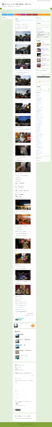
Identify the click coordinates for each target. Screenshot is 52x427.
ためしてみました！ (40, 152)
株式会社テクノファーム (40, 72)
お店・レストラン (40, 118)
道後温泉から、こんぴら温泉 (44, 48)
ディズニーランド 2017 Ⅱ (24, 355)
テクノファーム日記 (40, 134)
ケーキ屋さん (39, 120)
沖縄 (38, 105)
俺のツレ (38, 132)
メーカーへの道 (39, 101)
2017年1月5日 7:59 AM (20, 370)
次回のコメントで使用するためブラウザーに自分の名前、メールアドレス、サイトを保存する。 (23, 401)
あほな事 (38, 140)
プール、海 (39, 125)
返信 (32, 375)
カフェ (38, 102)
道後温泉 (42, 53)
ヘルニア (38, 104)
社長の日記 (39, 109)
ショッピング (39, 139)
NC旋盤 (38, 150)
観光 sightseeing (31, 313)
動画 (38, 154)
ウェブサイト (17, 397)
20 (43, 80)
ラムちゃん (39, 122)
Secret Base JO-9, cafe (44, 63)
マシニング (38, 149)
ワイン (38, 124)
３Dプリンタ (39, 103)
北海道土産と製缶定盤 (44, 58)
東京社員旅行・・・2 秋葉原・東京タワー (26, 350)
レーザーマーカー (39, 148)
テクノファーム (31, 315)
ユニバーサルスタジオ (40, 117)
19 (41, 80)
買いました (39, 137)
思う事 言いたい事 (40, 107)
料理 (38, 116)
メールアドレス (17, 394)
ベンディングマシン (40, 151)
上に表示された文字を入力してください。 (20, 405)
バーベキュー (39, 121)
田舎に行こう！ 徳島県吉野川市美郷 (25, 339)
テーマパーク (39, 133)
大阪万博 (38, 94)
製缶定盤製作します (40, 147)
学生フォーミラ (39, 153)
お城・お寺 (39, 135)
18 (39, 80)
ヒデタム (38, 119)
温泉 (38, 138)
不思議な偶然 (21, 334)
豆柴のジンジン (39, 136)
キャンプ (38, 108)
